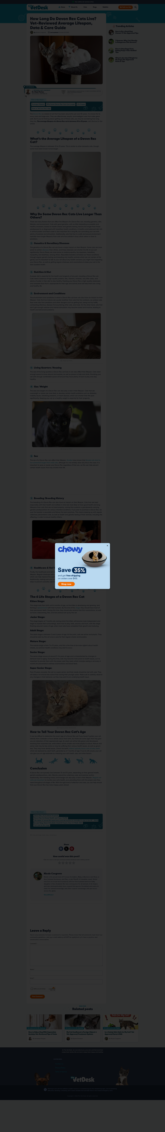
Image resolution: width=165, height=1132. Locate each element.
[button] (107, 545)
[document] (82, 566)
